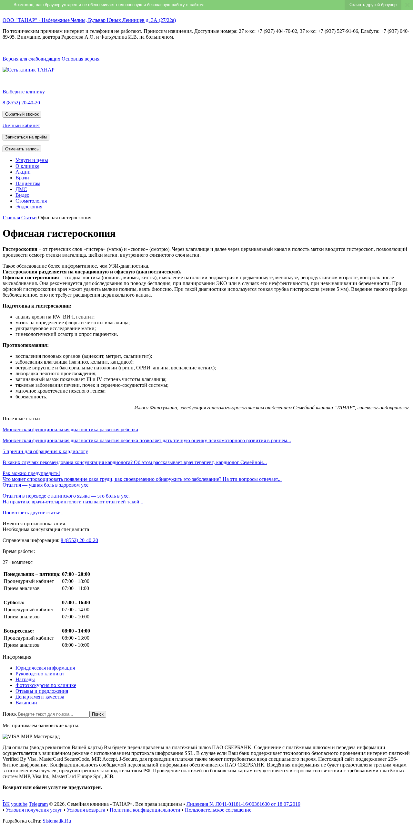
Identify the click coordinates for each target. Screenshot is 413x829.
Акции (23, 172)
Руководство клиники (39, 673)
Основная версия (80, 59)
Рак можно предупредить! (31, 473)
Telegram (38, 804)
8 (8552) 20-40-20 (21, 102)
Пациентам (27, 183)
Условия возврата (86, 810)
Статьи (29, 217)
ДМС (21, 189)
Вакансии (26, 702)
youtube (19, 804)
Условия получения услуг (34, 810)
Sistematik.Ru (57, 821)
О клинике (27, 166)
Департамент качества (39, 697)
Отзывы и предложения (41, 691)
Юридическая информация (45, 668)
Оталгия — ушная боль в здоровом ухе (45, 485)
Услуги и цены (31, 160)
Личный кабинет (21, 125)
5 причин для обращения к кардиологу (45, 451)
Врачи (22, 177)
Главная (11, 217)
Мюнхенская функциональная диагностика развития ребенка (70, 429)
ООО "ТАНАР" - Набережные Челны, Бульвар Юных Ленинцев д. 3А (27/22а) (89, 20)
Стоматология (31, 201)
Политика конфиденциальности (145, 810)
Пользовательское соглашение (218, 810)
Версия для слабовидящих (31, 59)
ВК (6, 804)
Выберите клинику (24, 91)
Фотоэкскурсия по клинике (45, 685)
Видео (22, 195)
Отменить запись (22, 149)
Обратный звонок (22, 114)
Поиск (10, 714)
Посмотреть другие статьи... (34, 512)
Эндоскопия (28, 206)
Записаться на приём (26, 137)
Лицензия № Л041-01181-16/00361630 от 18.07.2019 (243, 804)
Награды (25, 679)
